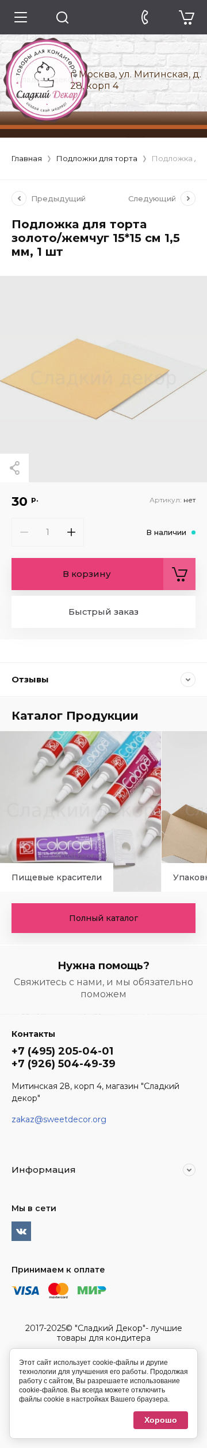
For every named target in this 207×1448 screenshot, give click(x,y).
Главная (27, 158)
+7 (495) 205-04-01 (62, 1051)
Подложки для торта (96, 158)
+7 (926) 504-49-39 (64, 1063)
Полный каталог (103, 918)
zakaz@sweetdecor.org (59, 1119)
